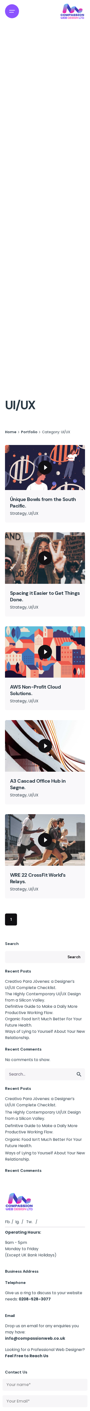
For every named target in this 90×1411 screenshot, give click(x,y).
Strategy (18, 513)
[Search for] (45, 1074)
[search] (79, 1074)
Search (12, 943)
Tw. (29, 1221)
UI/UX (33, 513)
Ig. (17, 1221)
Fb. (7, 1221)
